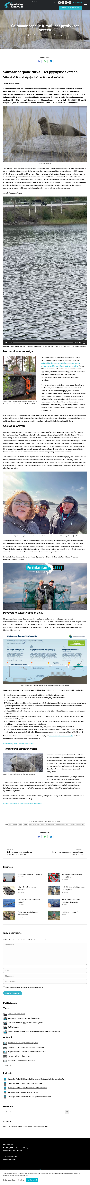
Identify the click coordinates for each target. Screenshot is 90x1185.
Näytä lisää (9, 1065)
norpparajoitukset (34, 824)
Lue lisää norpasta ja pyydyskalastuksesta (18, 743)
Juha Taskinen (13, 824)
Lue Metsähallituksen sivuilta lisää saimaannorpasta (22, 803)
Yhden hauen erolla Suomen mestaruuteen (28, 913)
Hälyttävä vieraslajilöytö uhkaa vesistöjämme (73, 888)
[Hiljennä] (80, 343)
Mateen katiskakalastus (16, 1014)
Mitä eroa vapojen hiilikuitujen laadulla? (29, 900)
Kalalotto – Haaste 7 (69, 912)
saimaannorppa (80, 824)
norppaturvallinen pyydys (47, 824)
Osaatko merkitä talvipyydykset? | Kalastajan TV (25, 1023)
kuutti (20, 824)
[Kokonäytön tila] (84, 343)
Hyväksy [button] (21, 1180)
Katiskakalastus (13, 1027)
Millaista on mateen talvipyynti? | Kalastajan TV (25, 1018)
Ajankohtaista (39, 821)
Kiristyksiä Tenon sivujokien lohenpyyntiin (23, 1043)
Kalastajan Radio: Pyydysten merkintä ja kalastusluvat (27, 1088)
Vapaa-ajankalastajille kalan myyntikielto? (72, 875)
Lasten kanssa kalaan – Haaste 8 (30, 874)
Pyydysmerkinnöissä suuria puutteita (21, 1060)
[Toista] (6, 343)
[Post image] (9, 877)
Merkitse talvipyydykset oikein (19, 1056)
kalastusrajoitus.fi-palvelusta (61, 736)
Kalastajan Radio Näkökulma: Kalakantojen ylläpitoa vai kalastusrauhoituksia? (36, 1079)
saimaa (72, 824)
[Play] (45, 586)
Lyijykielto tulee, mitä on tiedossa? (27, 888)
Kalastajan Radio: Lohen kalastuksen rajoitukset (25, 1083)
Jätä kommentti (56, 821)
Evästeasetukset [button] (9, 1180)
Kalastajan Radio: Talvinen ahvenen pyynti (23, 1092)
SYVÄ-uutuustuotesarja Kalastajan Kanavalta (71, 900)
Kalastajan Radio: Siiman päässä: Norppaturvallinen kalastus (29, 1097)
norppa (25, 824)
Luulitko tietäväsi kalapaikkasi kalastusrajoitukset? (26, 1047)
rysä (67, 824)
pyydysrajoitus (60, 824)
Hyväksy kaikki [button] (32, 1180)
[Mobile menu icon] (85, 5)
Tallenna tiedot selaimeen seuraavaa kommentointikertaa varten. (24, 987)
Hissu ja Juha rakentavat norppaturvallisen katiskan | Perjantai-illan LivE (34, 1031)
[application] (45, 271)
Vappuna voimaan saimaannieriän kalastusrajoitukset (27, 1051)
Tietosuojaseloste (10, 1156)
